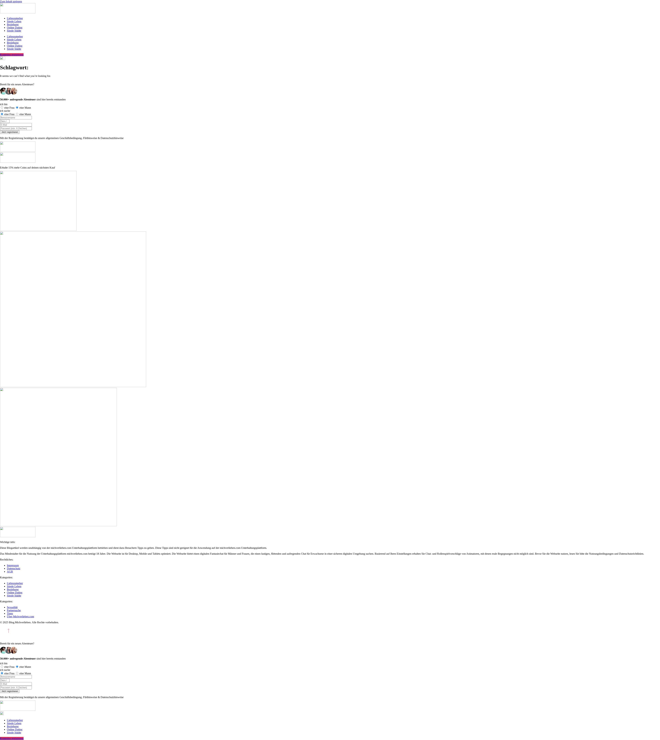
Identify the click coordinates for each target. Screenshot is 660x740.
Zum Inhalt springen (11, 1)
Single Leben (14, 21)
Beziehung (13, 24)
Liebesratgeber (15, 18)
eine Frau (9, 107)
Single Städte (14, 30)
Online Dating (14, 27)
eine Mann (25, 107)
